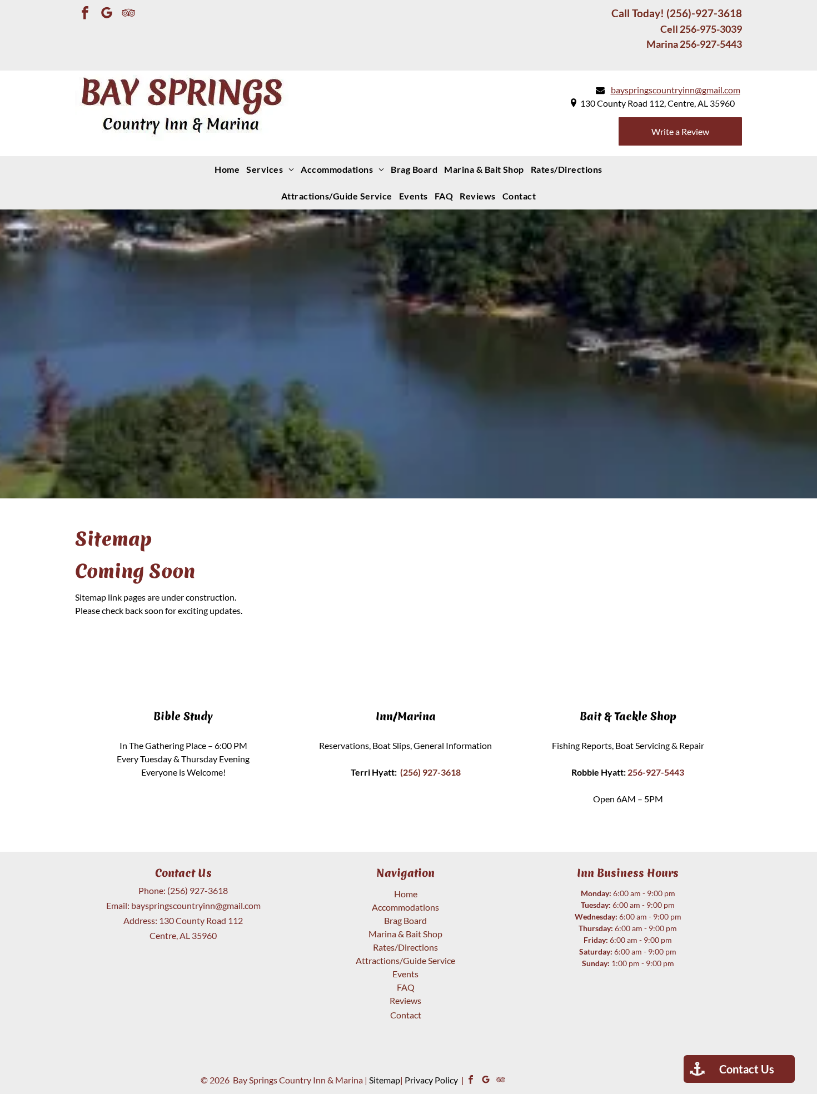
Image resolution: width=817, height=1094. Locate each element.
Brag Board (405, 920)
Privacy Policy (431, 1080)
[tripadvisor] (128, 14)
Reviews (405, 1000)
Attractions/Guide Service (405, 960)
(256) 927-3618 (197, 890)
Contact (405, 1015)
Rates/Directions (405, 947)
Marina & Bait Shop (405, 933)
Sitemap (384, 1080)
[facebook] (85, 14)
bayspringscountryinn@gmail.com (196, 905)
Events (405, 973)
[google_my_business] (107, 14)
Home (405, 893)
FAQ (406, 987)
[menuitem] (227, 169)
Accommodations (405, 907)
